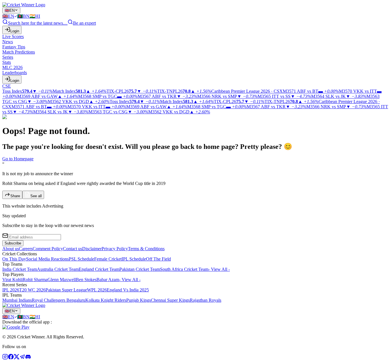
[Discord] (28, 358)
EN (10, 10)
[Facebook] (11, 358)
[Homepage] (23, 4)
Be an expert (84, 23)
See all (36, 196)
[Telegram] (22, 358)
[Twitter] (16, 358)
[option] (9, 16)
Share (15, 196)
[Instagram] (5, 358)
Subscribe (13, 243)
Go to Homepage (17, 158)
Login (14, 31)
